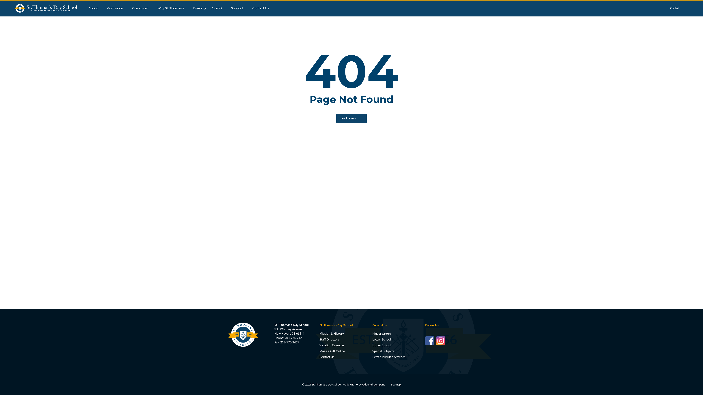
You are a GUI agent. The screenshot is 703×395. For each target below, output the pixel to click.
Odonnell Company (373, 384)
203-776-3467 (289, 342)
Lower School (381, 339)
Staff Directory (329, 339)
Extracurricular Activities (389, 357)
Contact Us (326, 357)
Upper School (381, 345)
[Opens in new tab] (430, 340)
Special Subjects (383, 351)
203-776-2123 (294, 338)
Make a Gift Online (332, 351)
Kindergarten (381, 334)
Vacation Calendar (331, 345)
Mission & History (331, 334)
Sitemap (396, 384)
